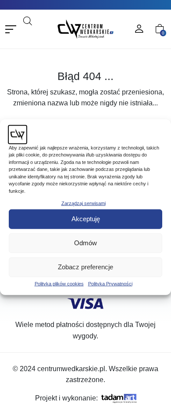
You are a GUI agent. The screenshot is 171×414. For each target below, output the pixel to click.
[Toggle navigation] (10, 29)
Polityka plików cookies (59, 283)
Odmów (85, 243)
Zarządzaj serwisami (83, 203)
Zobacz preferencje (85, 267)
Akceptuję (85, 219)
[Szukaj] (41, 33)
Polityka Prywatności (110, 283)
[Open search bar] (27, 20)
